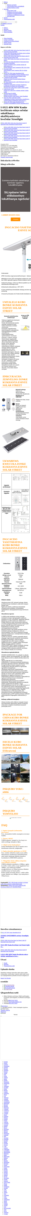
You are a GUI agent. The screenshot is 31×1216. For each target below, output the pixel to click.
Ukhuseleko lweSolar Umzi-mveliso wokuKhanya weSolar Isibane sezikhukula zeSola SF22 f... (16, 99)
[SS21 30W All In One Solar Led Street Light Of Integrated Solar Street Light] (15, 942)
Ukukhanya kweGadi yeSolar (14, 12)
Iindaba (6, 17)
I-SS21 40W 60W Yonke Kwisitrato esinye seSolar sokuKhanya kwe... (14, 955)
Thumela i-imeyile (5, 1010)
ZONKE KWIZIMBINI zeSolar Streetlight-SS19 (16, 103)
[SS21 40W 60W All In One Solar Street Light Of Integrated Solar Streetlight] (15, 951)
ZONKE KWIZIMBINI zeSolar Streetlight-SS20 (16, 74)
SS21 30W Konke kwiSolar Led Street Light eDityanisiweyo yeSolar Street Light (14, 883)
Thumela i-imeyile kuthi (7, 157)
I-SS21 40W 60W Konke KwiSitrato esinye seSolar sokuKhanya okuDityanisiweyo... (17, 53)
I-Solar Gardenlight (9, 39)
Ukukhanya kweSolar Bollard (14, 13)
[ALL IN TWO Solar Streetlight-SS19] (11, 932)
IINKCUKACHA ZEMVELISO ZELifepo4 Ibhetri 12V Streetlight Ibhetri (13, 886)
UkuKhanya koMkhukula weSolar (15, 15)
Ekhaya (6, 2)
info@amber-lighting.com (15, 1002)
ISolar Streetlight (8, 32)
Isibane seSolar (7, 42)
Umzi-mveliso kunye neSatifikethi (15, 6)
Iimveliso (6, 9)
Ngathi (5, 963)
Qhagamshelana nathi (9, 19)
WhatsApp (3, 1011)
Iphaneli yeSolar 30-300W (10, 94)
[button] (15, 219)
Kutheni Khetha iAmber (13, 7)
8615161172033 (13, 1003)
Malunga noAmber (12, 5)
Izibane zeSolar (8, 30)
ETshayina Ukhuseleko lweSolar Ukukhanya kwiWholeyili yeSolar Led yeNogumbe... (15, 85)
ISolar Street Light (11, 10)
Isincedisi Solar (11, 16)
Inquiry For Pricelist (6, 978)
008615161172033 (13, 1000)
